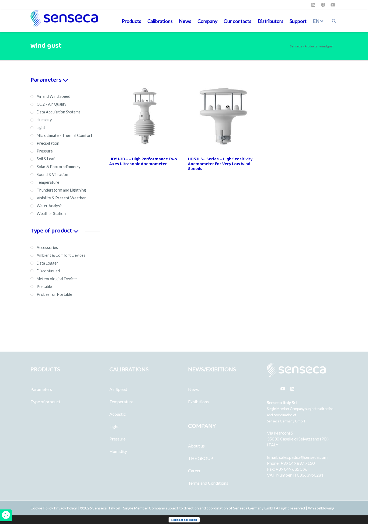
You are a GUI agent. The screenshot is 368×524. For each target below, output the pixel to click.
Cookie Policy (42, 508)
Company (207, 21)
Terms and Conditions (208, 482)
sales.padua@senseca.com (303, 457)
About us (196, 445)
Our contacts (237, 21)
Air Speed (118, 389)
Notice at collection (184, 519)
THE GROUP (200, 458)
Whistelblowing (321, 508)
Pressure (117, 438)
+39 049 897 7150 (297, 463)
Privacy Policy (65, 508)
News (185, 21)
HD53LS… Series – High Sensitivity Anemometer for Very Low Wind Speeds (220, 164)
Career (194, 470)
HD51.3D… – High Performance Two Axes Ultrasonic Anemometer (143, 161)
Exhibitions (198, 401)
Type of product (45, 401)
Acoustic (117, 414)
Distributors (270, 21)
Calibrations (160, 21)
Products (131, 21)
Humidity (118, 451)
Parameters (41, 389)
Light (114, 426)
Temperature (121, 401)
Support (298, 21)
